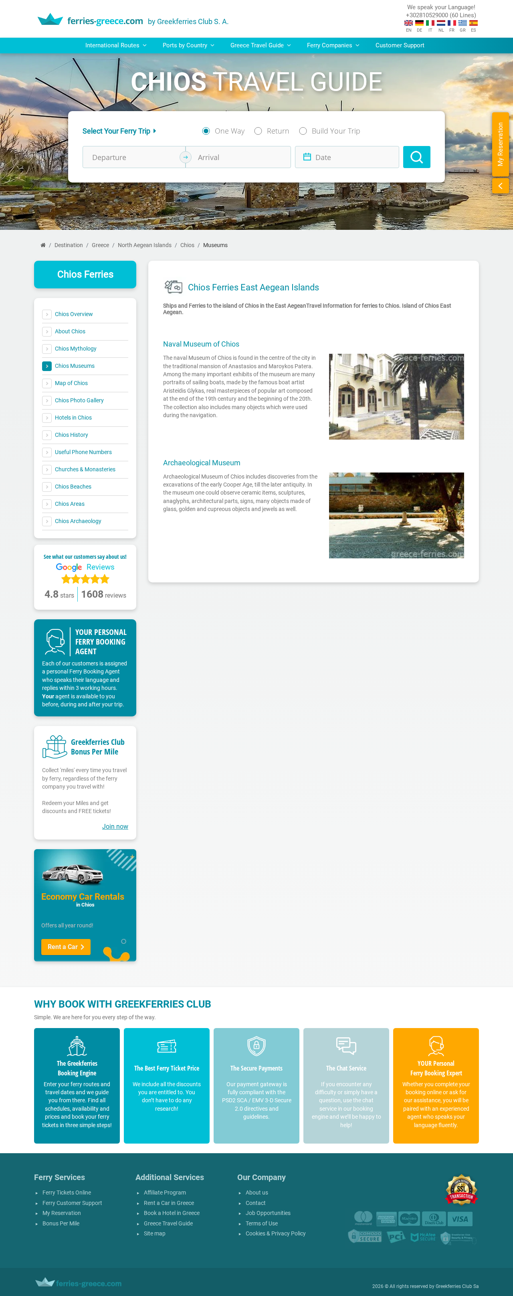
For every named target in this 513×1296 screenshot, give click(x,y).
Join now (115, 826)
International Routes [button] (113, 45)
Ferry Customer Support (72, 1203)
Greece (100, 245)
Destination (69, 245)
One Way (229, 131)
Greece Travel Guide (168, 1223)
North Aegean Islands (145, 245)
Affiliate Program (165, 1192)
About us (257, 1192)
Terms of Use (262, 1223)
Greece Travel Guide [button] (257, 45)
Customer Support (400, 45)
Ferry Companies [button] (330, 45)
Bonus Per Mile (60, 1223)
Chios (187, 245)
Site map (155, 1233)
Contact (256, 1203)
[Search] (416, 157)
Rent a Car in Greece (169, 1203)
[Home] (43, 245)
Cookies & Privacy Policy (276, 1233)
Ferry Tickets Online (66, 1192)
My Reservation (61, 1213)
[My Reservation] (500, 185)
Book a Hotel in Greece (172, 1213)
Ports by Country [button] (186, 45)
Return (278, 131)
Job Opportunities (268, 1213)
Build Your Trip (336, 131)
